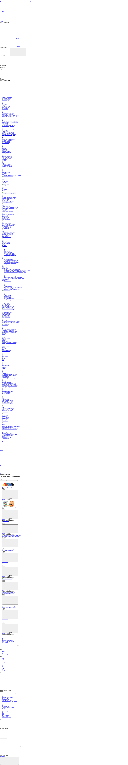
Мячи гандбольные (7, 250)
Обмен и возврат (19, 1)
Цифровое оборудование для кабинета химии (12, 289)
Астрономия (6, 273)
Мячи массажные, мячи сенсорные (10, 255)
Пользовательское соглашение (35, 1)
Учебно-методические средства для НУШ (9, 434)
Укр (3, 11)
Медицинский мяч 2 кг (6, 621)
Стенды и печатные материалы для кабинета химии (13, 287)
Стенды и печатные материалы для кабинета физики (13, 277)
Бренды (3, 441)
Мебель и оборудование (6, 432)
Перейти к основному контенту (5, 0)
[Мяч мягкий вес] (65, 521)
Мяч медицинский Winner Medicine (8, 593)
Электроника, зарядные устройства (8, 440)
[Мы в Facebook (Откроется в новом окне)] (7, 9)
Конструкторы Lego (5, 706)
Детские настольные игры (6, 437)
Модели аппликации (8, 297)
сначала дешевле (9, 480)
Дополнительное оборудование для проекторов (12, 175)
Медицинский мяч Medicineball (7, 550)
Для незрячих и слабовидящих (7, 427)
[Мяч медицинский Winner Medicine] (65, 592)
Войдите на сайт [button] (5, 499)
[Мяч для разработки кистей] (65, 484)
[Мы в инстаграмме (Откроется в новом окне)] (37, 9)
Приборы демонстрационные (9, 284)
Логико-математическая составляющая (11, 260)
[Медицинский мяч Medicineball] (65, 549)
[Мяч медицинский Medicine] (65, 578)
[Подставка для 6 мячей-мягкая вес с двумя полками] (65, 535)
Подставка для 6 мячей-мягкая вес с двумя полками (11, 536)
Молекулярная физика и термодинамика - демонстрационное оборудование (17, 270)
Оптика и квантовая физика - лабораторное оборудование (14, 276)
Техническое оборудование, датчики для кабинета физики (14, 278)
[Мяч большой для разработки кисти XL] (65, 504)
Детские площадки (5, 438)
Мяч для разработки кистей (7, 487)
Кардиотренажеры (5, 431)
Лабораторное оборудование (9, 298)
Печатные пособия (7, 285)
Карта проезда (2, 756)
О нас (9, 1)
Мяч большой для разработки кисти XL (9, 507)
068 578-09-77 (18, 38)
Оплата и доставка (13, 1)
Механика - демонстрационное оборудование (12, 269)
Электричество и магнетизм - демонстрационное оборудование (15, 272)
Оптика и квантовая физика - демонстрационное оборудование (15, 271)
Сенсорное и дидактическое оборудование (9, 429)
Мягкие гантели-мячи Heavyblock (8, 564)
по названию (15, 480)
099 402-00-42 (18, 46)
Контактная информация (26, 1)
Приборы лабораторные (8, 283)
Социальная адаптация (6, 705)
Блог (7, 1)
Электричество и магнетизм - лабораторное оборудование (14, 274)
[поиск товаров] (18, 52)
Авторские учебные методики (7, 435)
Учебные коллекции (7, 281)
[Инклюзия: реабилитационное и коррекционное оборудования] (5, 674)
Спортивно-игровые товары (7, 433)
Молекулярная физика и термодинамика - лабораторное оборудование (16, 275)
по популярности (3, 480)
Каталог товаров (3, 1)
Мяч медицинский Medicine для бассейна (9, 607)
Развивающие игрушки (6, 436)
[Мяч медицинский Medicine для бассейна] (65, 606)
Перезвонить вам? (3, 47)
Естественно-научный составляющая (10, 261)
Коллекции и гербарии (8, 302)
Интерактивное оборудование (7, 430)
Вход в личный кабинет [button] (6, 711)
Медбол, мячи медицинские (9, 253)
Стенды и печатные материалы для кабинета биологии (13, 299)
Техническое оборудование (9, 288)
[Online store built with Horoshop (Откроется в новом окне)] (18, 690)
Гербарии (6, 293)
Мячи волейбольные (7, 251)
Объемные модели (7, 296)
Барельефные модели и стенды (9, 294)
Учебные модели (7, 282)
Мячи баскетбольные (8, 252)
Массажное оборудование (6, 696)
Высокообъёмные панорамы (9, 303)
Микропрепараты (7, 292)
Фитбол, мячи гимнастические (9, 254)
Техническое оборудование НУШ (10, 263)
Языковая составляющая (8, 259)
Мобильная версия (18, 682)
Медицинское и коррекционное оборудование (10, 428)
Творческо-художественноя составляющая (11, 262)
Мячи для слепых (5, 642)
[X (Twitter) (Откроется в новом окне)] (22, 9)
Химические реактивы (8, 286)
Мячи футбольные (7, 249)
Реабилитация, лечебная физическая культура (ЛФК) (11, 426)
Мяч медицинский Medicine (7, 579)
